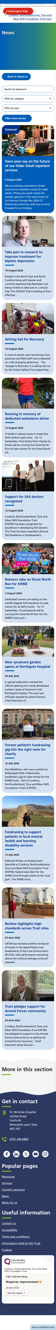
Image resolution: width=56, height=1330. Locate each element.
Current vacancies (13, 1189)
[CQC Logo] (14, 1264)
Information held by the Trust (21, 1243)
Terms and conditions (16, 1236)
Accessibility (9, 1230)
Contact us (9, 1223)
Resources (8, 1176)
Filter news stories (15, 118)
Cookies (7, 1250)
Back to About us (18, 76)
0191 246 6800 (19, 1139)
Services (7, 1183)
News (5, 1196)
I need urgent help (17, 11)
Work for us (9, 1202)
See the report (15, 1293)
